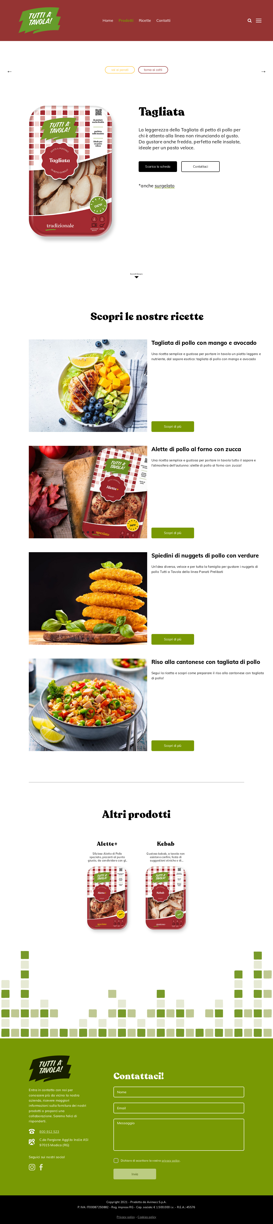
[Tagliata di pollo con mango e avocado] (88, 385)
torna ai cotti (153, 70)
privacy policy (171, 1160)
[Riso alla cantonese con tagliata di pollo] (88, 705)
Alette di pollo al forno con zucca (196, 449)
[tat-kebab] (166, 869)
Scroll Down (136, 274)
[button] (250, 20)
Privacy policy (126, 1217)
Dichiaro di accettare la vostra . (150, 1160)
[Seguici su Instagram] (32, 1167)
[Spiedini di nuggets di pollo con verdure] (88, 598)
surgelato (165, 185)
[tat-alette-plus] (107, 869)
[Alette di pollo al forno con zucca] (88, 492)
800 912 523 (49, 1132)
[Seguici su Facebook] (41, 1167)
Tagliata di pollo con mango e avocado (204, 342)
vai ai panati (120, 70)
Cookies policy (147, 1217)
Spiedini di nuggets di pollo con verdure (205, 555)
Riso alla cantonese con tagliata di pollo (205, 661)
